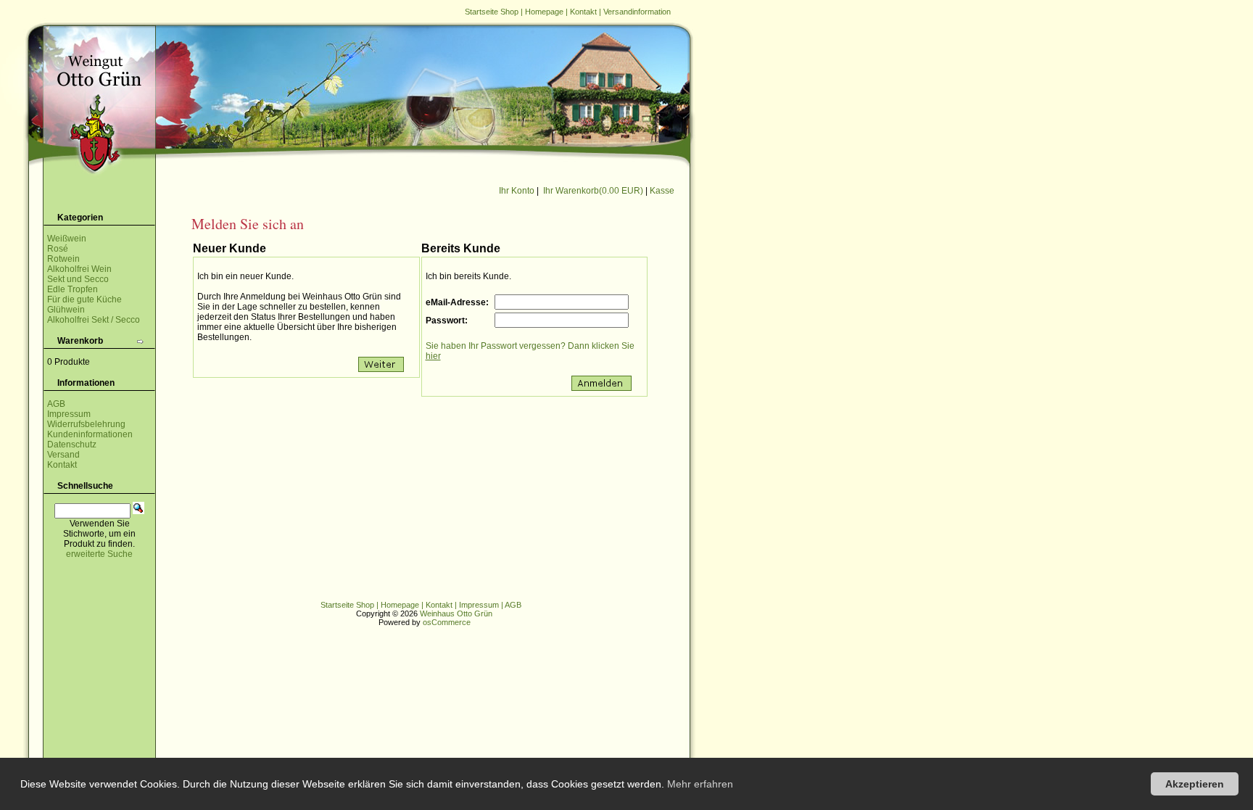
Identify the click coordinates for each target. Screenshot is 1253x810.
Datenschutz (71, 444)
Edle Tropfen (72, 289)
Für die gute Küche (84, 299)
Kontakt (583, 11)
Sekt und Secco (78, 279)
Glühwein (66, 310)
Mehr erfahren (700, 784)
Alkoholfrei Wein (79, 269)
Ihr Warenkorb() (593, 191)
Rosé (57, 249)
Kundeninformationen (90, 434)
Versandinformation (637, 11)
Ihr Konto (516, 191)
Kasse (662, 191)
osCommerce (447, 622)
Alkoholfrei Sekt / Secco (93, 320)
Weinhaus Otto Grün (456, 613)
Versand (63, 455)
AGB (56, 404)
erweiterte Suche (99, 554)
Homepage (544, 11)
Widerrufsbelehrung (86, 424)
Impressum (69, 414)
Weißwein (66, 239)
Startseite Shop (491, 11)
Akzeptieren (1194, 784)
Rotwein (63, 259)
